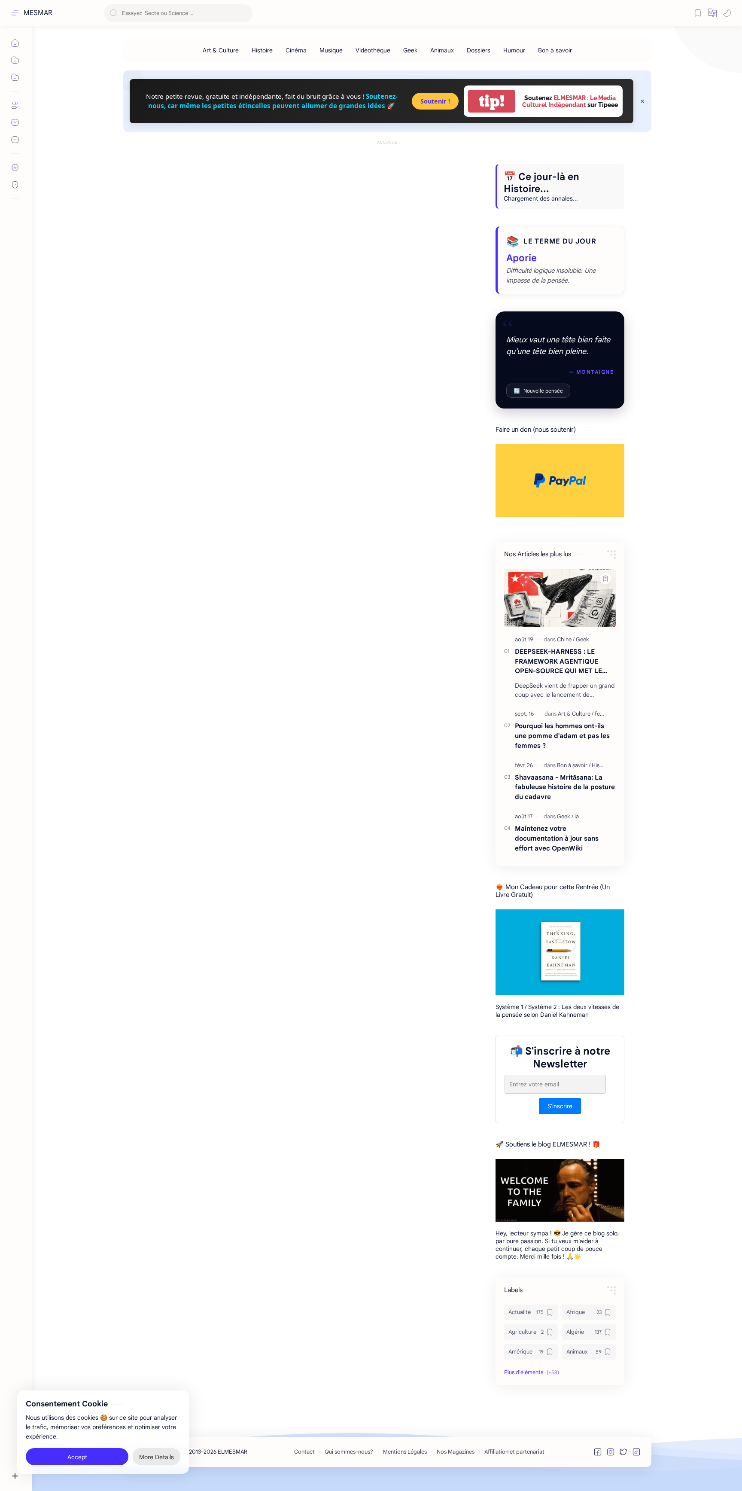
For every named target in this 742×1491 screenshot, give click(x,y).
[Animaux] (442, 50)
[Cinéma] (296, 50)
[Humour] (514, 50)
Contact (304, 1451)
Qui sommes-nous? (349, 1451)
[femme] (603, 713)
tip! (492, 101)
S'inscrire (559, 1106)
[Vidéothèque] (373, 50)
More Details (156, 1457)
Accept (77, 1457)
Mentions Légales (405, 1451)
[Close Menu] (642, 101)
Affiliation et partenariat (514, 1451)
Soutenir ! (435, 101)
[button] (712, 12)
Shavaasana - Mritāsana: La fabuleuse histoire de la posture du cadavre (565, 787)
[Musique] (331, 50)
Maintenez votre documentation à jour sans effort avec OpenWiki (557, 838)
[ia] (577, 816)
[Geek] (410, 50)
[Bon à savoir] (555, 50)
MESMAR (38, 13)
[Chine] (566, 639)
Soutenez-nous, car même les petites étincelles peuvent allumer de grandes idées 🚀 (273, 101)
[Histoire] (262, 50)
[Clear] (244, 13)
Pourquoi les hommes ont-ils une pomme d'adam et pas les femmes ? (562, 736)
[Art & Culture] (221, 50)
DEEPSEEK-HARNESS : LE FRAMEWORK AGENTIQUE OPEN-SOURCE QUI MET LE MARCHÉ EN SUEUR (558, 661)
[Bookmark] (697, 12)
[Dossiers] (478, 50)
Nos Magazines (455, 1451)
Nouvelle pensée (538, 390)
